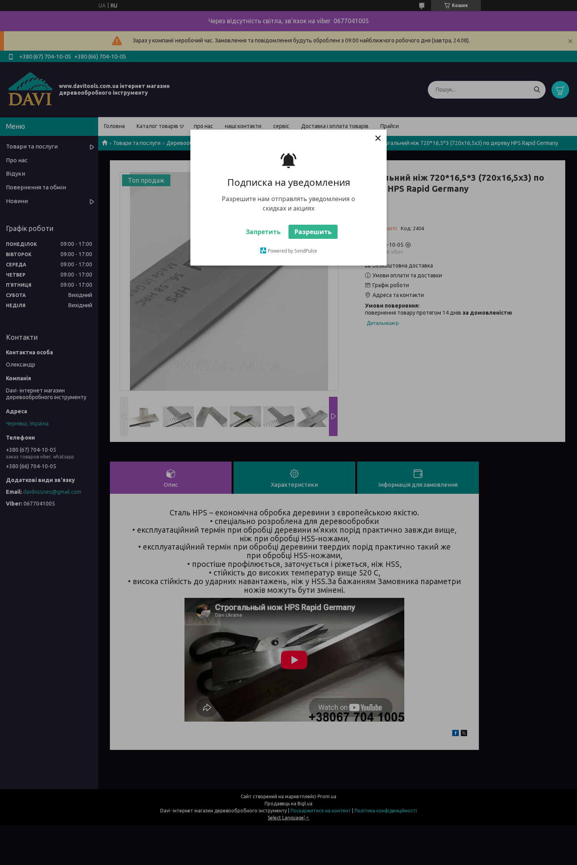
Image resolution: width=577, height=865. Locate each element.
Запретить (263, 231)
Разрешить (313, 231)
